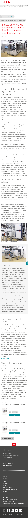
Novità (4, 481)
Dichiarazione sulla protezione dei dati (13, 503)
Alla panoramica (7, 438)
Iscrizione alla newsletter (10, 489)
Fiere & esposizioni (8, 487)
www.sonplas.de (5, 358)
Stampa (5, 491)
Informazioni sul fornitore (10, 499)
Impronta (5, 497)
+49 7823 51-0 (8, 463)
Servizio (5, 478)
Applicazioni (6, 476)
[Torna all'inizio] (14, 444)
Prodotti (5, 474)
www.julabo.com (7, 468)
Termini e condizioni (8, 501)
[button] (14, 231)
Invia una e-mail (7, 465)
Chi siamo (5, 483)
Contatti (5, 485)
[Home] (7, 2)
